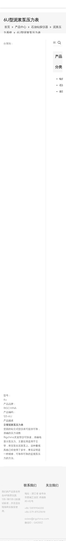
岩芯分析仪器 (61, 91)
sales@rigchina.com (37, 519)
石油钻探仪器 (61, 85)
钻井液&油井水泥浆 (61, 79)
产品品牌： (10, 404)
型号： (7, 395)
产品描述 (8, 420)
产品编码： (10, 412)
